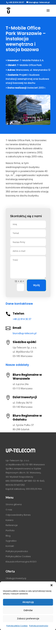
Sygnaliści (11, 540)
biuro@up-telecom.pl (24, 333)
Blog (8, 535)
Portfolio (10, 530)
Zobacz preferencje (28, 618)
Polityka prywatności (38, 625)
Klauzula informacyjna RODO (21, 561)
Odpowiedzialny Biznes (18, 514)
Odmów (28, 610)
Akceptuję (28, 602)
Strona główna (14, 504)
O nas (9, 509)
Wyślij (36, 285)
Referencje (12, 525)
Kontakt (10, 546)
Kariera (9, 520)
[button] (51, 585)
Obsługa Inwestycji (16, 578)
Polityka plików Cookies (17, 625)
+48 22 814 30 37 (16, 2)
